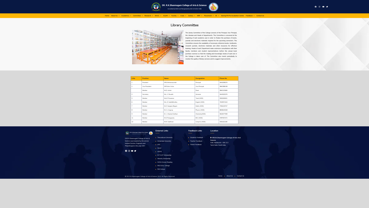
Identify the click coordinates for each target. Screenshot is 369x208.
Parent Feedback (196, 145)
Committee (137, 16)
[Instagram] (319, 6)
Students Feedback (196, 137)
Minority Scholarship (163, 159)
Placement (208, 16)
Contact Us (260, 16)
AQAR (165, 16)
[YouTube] (132, 151)
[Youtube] (323, 6)
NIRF (198, 16)
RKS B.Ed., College (163, 166)
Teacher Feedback (196, 141)
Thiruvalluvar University (164, 137)
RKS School (161, 169)
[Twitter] (327, 6)
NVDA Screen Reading (164, 162)
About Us (114, 16)
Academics (125, 16)
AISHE (159, 152)
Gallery (190, 16)
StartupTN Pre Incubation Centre (232, 16)
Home (107, 16)
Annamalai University (164, 141)
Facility (174, 16)
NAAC (157, 16)
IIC (216, 16)
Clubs (182, 16)
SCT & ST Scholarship (164, 155)
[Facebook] (315, 6)
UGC (158, 145)
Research (148, 16)
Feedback (249, 16)
